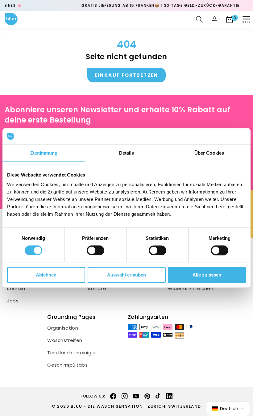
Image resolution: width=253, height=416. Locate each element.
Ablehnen (46, 275)
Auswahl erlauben (126, 275)
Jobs (13, 301)
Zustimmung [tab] (44, 153)
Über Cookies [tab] (209, 153)
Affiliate (97, 288)
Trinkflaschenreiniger (71, 353)
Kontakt (16, 288)
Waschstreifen (64, 340)
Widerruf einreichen (190, 288)
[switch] (95, 250)
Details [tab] (126, 153)
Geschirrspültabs (67, 365)
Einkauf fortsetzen (126, 75)
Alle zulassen (207, 275)
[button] (246, 19)
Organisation (62, 328)
